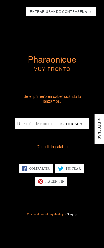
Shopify (72, 214)
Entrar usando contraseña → (61, 11)
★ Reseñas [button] (99, 129)
